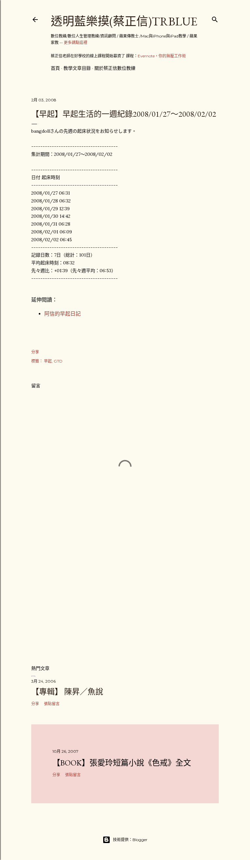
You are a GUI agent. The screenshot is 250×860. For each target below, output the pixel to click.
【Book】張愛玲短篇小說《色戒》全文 (121, 763)
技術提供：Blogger (130, 839)
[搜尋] (215, 18)
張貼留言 (52, 703)
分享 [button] (35, 351)
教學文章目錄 (77, 68)
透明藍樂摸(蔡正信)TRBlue (124, 21)
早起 (48, 361)
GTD (58, 361)
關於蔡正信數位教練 (114, 68)
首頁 (55, 68)
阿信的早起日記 (62, 314)
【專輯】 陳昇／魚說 (67, 692)
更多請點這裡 (75, 42)
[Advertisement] (125, 602)
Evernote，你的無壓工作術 (162, 55)
